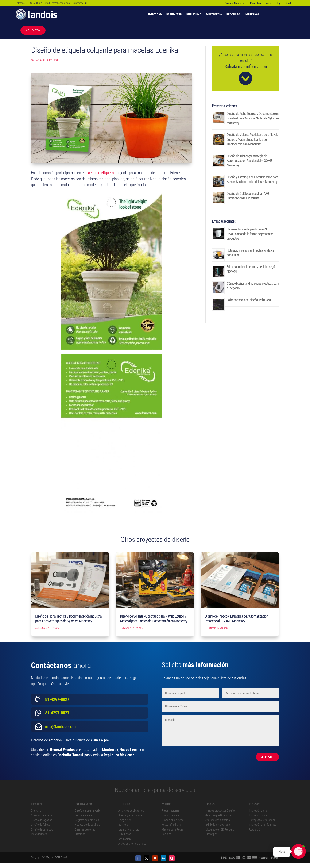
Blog (278, 3)
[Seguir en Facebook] (138, 858)
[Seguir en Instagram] (172, 858)
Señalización (222, 820)
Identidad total (39, 834)
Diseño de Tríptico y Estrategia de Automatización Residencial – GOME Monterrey (249, 160)
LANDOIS (40, 59)
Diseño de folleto (40, 824)
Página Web (174, 14)
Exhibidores (212, 824)
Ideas (268, 3)
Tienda (288, 3)
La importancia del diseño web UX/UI (249, 300)
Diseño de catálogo (42, 829)
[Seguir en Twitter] (146, 858)
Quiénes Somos (233, 3)
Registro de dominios (87, 820)
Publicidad (193, 14)
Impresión (252, 14)
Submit (267, 756)
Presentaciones (170, 810)
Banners (123, 824)
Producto (233, 14)
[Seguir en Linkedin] (163, 858)
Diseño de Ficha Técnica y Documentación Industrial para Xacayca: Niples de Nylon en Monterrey (253, 118)
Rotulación (124, 839)
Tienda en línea (83, 815)
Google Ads (124, 820)
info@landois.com (60, 3)
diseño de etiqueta (99, 172)
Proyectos (255, 3)
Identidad (155, 14)
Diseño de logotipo (41, 820)
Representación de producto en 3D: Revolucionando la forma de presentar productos (250, 234)
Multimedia (214, 14)
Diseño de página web (87, 810)
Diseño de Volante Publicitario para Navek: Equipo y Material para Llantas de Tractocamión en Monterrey (252, 139)
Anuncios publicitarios (131, 810)
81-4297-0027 (34, 3)
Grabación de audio (173, 815)
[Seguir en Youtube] (155, 858)
